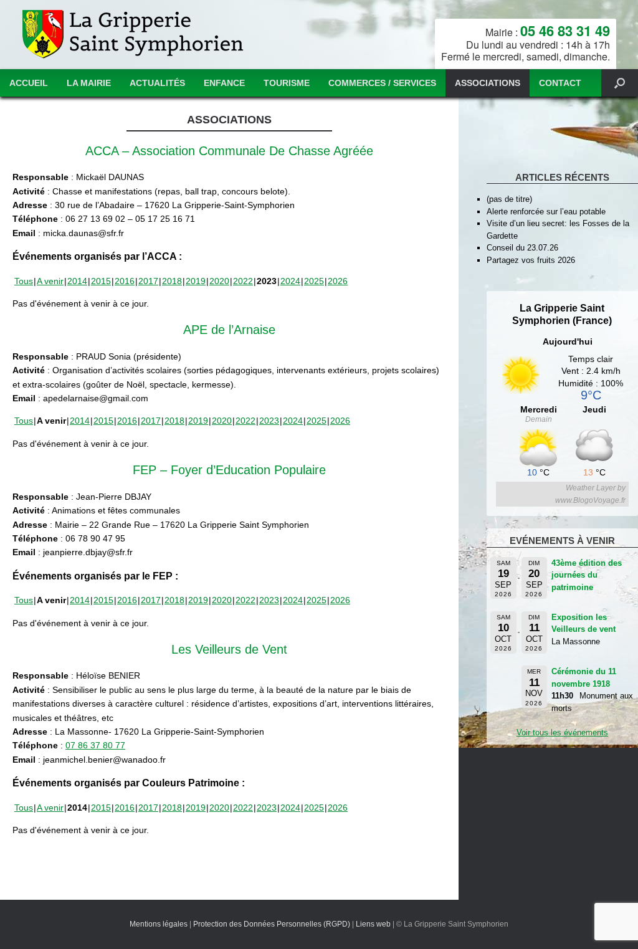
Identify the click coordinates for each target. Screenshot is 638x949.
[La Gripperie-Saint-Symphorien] (134, 34)
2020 (219, 281)
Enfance (224, 83)
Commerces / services (382, 83)
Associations (487, 83)
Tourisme (287, 83)
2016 (125, 281)
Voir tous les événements (562, 732)
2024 (290, 281)
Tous (23, 281)
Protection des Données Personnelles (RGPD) (271, 924)
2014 (77, 281)
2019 (196, 281)
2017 (148, 281)
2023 (269, 421)
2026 (338, 281)
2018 (172, 281)
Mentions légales (159, 924)
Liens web (373, 924)
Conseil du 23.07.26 (522, 247)
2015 (101, 281)
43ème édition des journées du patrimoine (586, 575)
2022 (243, 281)
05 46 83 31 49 (565, 31)
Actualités (157, 83)
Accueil (28, 83)
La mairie (89, 83)
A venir (50, 281)
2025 (314, 281)
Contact (560, 83)
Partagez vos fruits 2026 (531, 260)
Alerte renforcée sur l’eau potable (546, 211)
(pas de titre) (509, 199)
